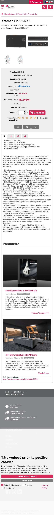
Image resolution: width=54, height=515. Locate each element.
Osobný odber (16, 406)
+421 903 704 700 (17, 394)
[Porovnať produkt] (18, 127)
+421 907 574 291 (18, 392)
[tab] (4, 136)
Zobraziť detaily (45, 486)
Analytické (29, 485)
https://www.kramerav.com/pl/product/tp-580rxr (20, 379)
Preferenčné (16, 485)
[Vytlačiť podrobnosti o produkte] (35, 127)
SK (51, 2)
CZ (46, 2)
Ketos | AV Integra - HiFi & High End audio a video (10, 7)
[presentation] (4, 136)
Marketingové (9, 488)
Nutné (6, 485)
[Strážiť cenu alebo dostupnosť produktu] (27, 127)
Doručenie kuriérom (18, 412)
